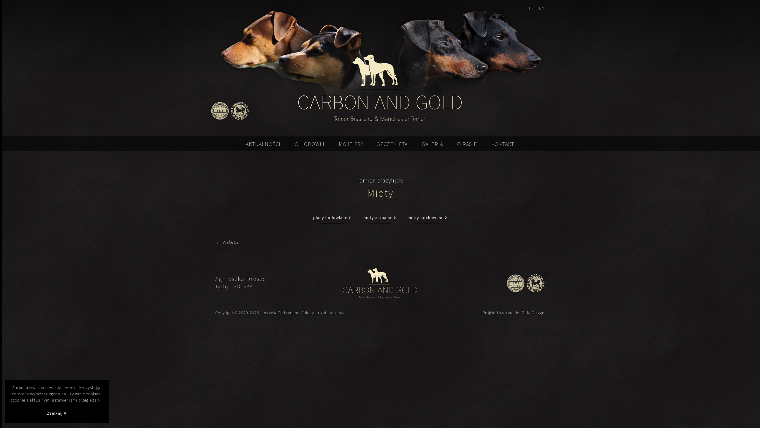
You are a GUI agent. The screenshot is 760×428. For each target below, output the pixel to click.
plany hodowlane (331, 217)
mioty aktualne (378, 217)
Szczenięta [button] (392, 144)
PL (531, 8)
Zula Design (533, 312)
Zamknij (55, 413)
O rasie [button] (467, 144)
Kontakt (502, 144)
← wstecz (227, 241)
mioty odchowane (426, 217)
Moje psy (351, 144)
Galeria (432, 144)
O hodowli (309, 144)
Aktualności (263, 144)
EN (541, 8)
